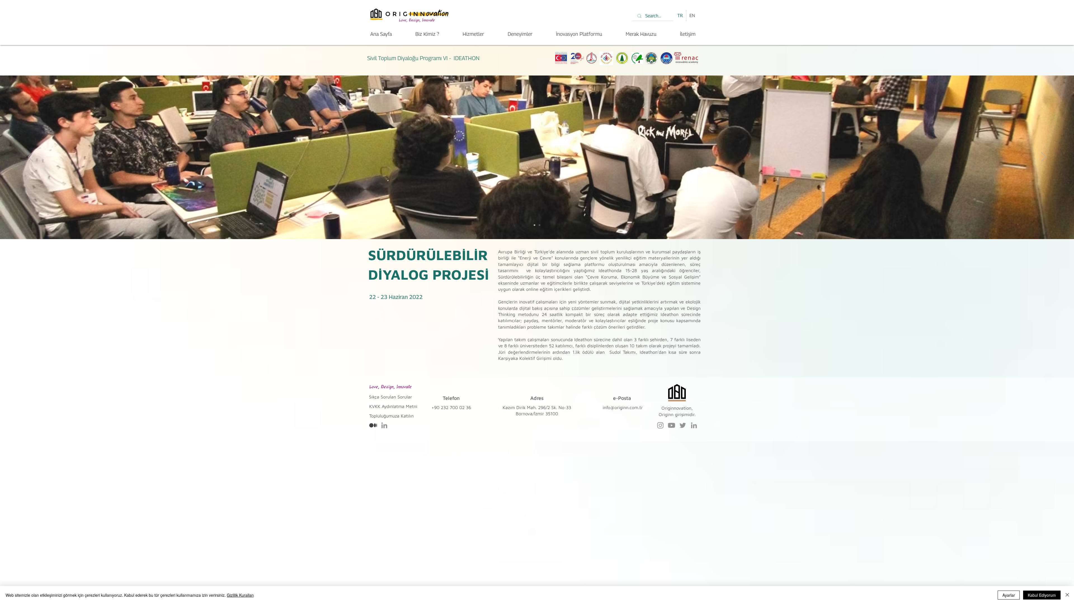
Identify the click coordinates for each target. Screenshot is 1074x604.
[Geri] (30, 157)
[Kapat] (1067, 595)
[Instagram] (660, 425)
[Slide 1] (534, 225)
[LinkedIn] (384, 425)
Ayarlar (1008, 595)
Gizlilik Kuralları (240, 595)
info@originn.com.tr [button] (623, 407)
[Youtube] (671, 425)
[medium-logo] (373, 425)
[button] (391, 416)
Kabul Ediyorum (1042, 595)
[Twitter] (683, 425)
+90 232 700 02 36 (451, 407)
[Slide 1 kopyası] (539, 225)
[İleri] (1043, 157)
